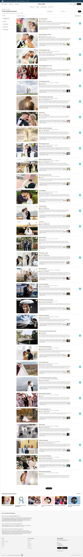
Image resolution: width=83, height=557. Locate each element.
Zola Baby (3, 544)
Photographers (8, 9)
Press (2, 546)
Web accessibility (17, 555)
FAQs (28, 541)
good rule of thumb (5, 525)
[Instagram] (61, 551)
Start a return (29, 544)
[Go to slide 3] (27, 125)
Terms (5, 555)
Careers (3, 545)
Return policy (29, 545)
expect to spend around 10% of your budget (10, 519)
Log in (58, 542)
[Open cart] (72, 4)
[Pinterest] (58, 551)
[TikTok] (63, 551)
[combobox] (70, 11)
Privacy (3, 555)
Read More (78, 493)
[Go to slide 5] (28, 47)
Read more (64, 27)
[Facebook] (57, 551)
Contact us (29, 546)
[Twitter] (60, 551)
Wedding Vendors (4, 9)
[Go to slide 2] (26, 47)
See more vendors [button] (48, 488)
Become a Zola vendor (5, 541)
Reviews (3, 542)
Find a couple (59, 543)
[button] (61, 11)
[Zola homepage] (41, 4)
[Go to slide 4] (27, 47)
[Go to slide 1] (25, 47)
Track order (29, 542)
